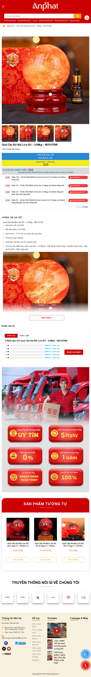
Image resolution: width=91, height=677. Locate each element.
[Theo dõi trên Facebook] (6, 643)
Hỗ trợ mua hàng (36, 625)
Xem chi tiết (18, 560)
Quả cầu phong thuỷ (24, 20)
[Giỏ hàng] (86, 17)
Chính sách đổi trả (36, 637)
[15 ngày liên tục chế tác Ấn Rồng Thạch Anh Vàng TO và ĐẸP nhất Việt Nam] (56, 630)
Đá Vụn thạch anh (10, 20)
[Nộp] (77, 16)
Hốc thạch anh (74, 20)
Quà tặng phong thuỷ (46, 20)
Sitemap (35, 660)
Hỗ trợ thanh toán (37, 631)
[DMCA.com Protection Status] (6, 654)
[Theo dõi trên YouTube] (9, 649)
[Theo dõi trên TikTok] (4, 649)
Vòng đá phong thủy (61, 20)
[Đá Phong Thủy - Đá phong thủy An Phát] (45, 6)
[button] (85, 80)
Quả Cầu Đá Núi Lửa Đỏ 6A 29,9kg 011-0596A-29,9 (45, 544)
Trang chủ (10, 26)
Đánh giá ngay (74, 352)
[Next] (89, 542)
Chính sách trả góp (36, 655)
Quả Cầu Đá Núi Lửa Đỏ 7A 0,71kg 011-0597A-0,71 (73, 544)
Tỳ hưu (35, 20)
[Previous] (2, 542)
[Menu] (3, 6)
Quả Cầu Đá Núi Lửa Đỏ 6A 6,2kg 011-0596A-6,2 (18, 544)
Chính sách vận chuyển (36, 649)
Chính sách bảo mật (36, 643)
